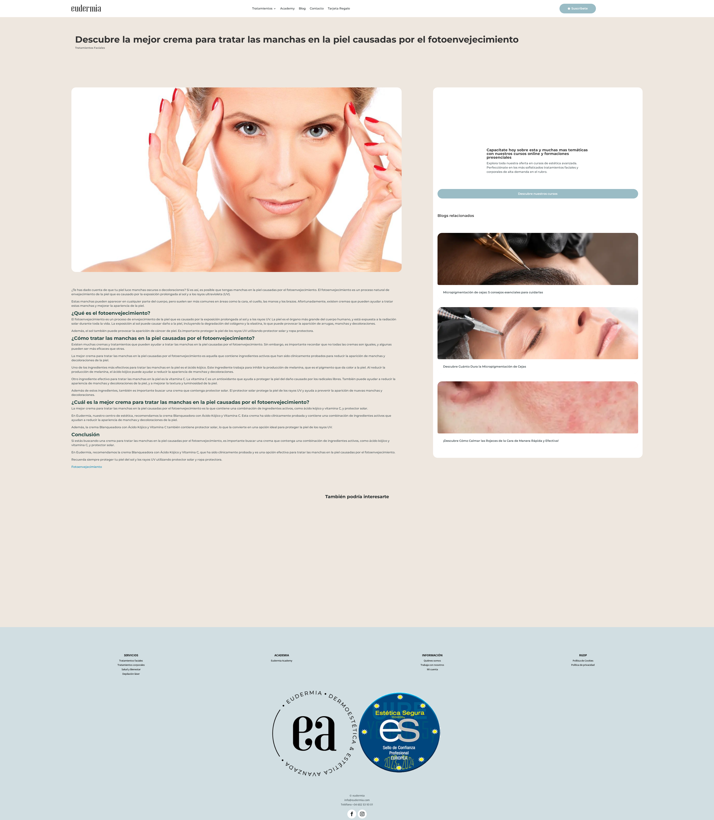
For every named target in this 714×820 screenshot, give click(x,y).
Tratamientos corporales (131, 665)
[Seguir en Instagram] (362, 814)
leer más (65, 531)
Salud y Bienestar (131, 669)
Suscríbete (579, 8)
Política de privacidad (583, 665)
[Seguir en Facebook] (351, 814)
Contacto (317, 8)
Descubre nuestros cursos (537, 194)
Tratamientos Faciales (90, 47)
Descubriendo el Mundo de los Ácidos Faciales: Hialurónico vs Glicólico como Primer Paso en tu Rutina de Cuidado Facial (176, 582)
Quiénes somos (432, 660)
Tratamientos (262, 8)
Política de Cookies (583, 660)
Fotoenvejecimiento (86, 467)
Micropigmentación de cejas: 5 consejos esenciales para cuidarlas (493, 292)
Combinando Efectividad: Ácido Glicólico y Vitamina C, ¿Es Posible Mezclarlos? (134, 548)
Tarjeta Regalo (339, 8)
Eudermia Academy (281, 660)
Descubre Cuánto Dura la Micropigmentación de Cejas (484, 366)
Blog (302, 8)
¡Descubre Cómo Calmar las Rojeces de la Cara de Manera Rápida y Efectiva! (501, 441)
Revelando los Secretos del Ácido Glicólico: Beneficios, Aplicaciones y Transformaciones (143, 515)
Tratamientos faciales (131, 660)
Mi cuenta (432, 669)
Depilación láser (131, 673)
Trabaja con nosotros (432, 665)
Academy (287, 8)
